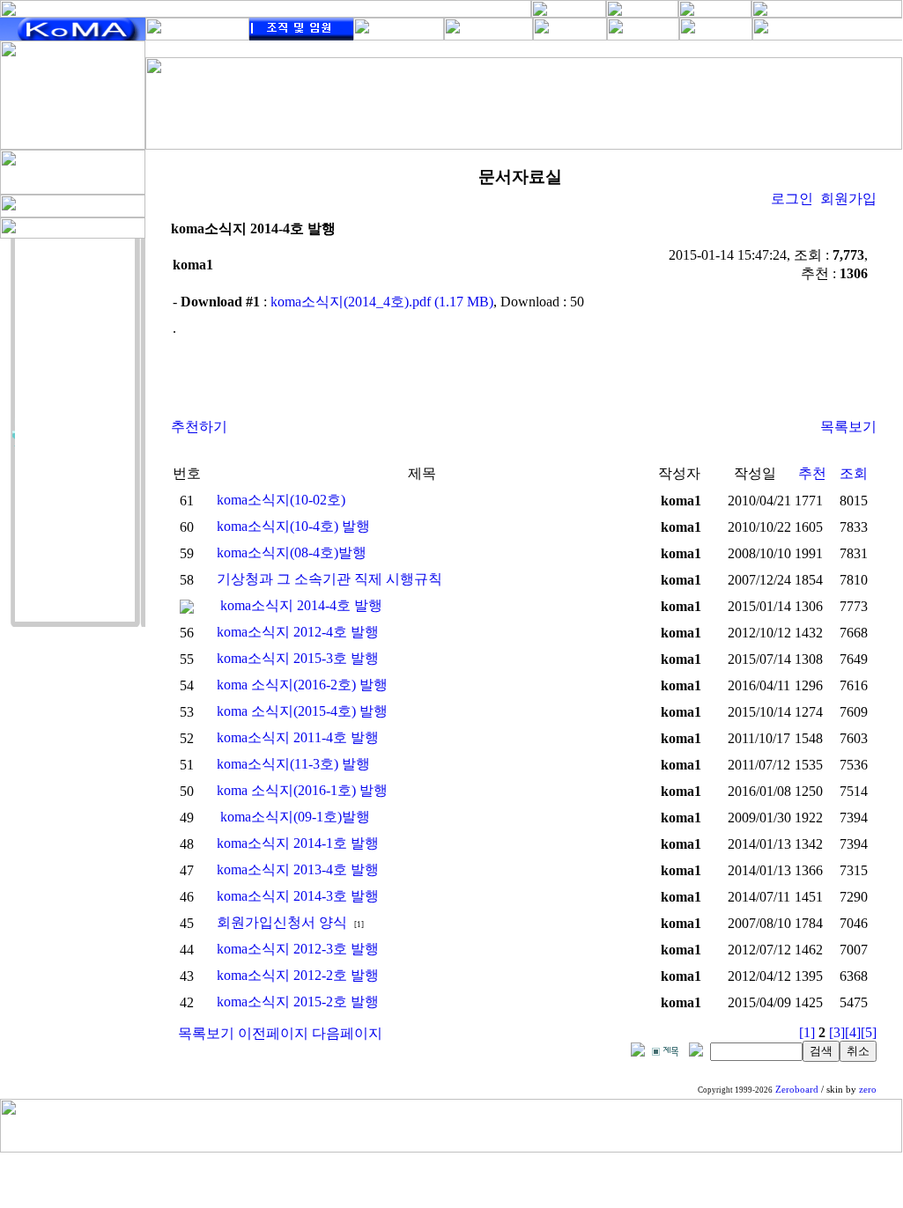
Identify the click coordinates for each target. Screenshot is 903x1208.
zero (868, 1089)
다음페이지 (347, 1033)
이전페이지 (273, 1033)
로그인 (792, 198)
